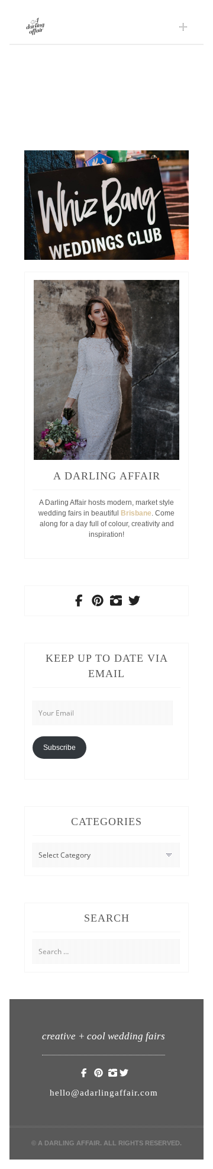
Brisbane (136, 513)
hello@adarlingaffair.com (104, 1092)
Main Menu (183, 26)
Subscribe (59, 747)
